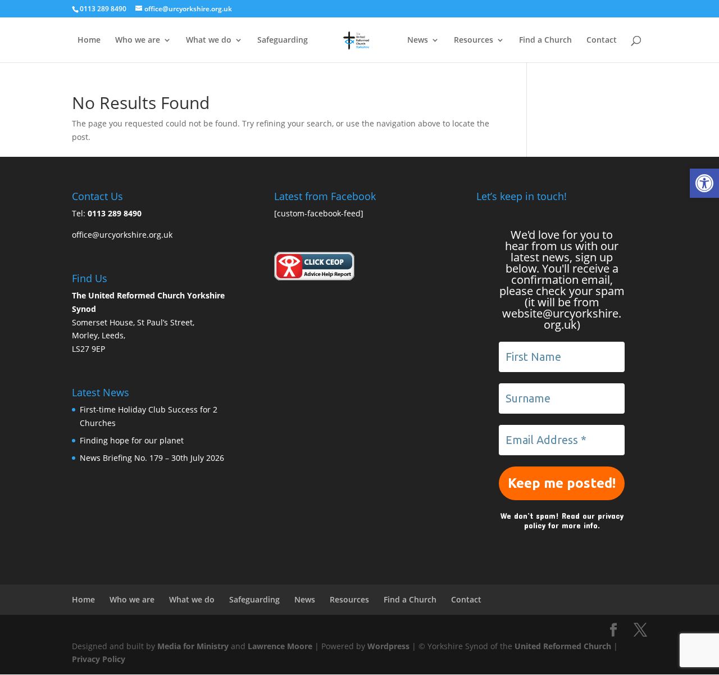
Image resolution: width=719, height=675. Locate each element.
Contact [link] (601, 40)
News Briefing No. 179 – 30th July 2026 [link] (152, 457)
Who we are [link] (137, 40)
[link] (704, 183)
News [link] (417, 40)
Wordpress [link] (388, 646)
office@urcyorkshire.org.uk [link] (122, 234)
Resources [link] (473, 40)
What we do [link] (208, 40)
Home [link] (89, 40)
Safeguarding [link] (282, 40)
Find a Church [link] (545, 40)
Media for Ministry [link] (194, 646)
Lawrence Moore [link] (280, 646)
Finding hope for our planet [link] (132, 440)
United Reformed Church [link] (563, 646)
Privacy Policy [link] (98, 659)
